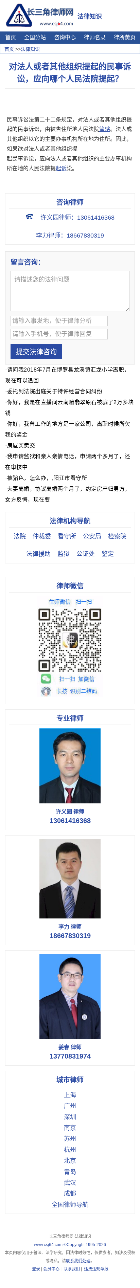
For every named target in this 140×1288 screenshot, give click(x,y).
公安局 (92, 536)
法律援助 (38, 554)
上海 (70, 1095)
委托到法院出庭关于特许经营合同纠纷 (55, 391)
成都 (70, 1193)
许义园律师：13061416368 (77, 217)
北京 (70, 1160)
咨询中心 (65, 37)
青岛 (70, 1172)
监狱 (63, 554)
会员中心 (51, 1269)
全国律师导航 (70, 1204)
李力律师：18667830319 (70, 235)
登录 (36, 1269)
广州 (70, 1106)
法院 (20, 536)
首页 (10, 37)
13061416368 (70, 820)
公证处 (85, 554)
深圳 (70, 1117)
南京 (70, 1128)
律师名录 (95, 37)
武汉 (70, 1182)
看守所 (67, 536)
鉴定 (108, 554)
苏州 (70, 1138)
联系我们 (72, 1269)
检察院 (117, 536)
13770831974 (70, 1056)
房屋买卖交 (21, 445)
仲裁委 (42, 536)
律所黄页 (125, 37)
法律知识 (30, 49)
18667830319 (70, 935)
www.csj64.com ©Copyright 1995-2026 (70, 1244)
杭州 (70, 1150)
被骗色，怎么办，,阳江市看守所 (47, 478)
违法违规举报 (96, 1269)
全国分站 (35, 37)
